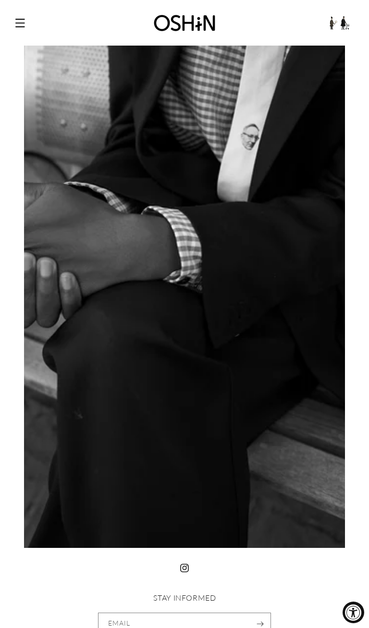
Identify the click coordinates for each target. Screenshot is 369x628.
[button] (20, 23)
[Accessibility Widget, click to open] (353, 612)
